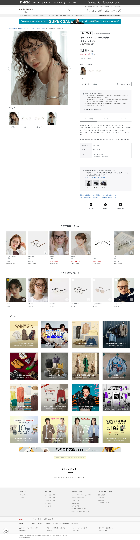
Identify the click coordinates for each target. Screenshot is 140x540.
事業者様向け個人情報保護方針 (43, 535)
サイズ (106, 119)
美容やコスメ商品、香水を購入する (56, 528)
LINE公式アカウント (103, 503)
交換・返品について (111, 195)
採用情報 (65, 535)
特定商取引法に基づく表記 (79, 508)
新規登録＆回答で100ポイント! (93, 6)
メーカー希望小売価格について (108, 197)
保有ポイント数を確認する (106, 528)
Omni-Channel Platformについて (81, 511)
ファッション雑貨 (35, 28)
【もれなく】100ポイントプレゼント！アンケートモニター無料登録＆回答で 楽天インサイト (55, 523)
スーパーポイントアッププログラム (81, 495)
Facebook (101, 497)
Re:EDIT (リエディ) (24, 28)
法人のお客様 (75, 506)
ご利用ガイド (75, 500)
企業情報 (21, 535)
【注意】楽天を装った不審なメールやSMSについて (70, 458)
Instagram (101, 500)
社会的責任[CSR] (57, 535)
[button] (39, 68)
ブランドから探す (50, 495)
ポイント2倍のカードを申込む (81, 528)
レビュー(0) (123, 119)
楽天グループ (108, 6)
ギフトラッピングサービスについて (95, 178)
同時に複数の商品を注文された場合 (89, 197)
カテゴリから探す (50, 500)
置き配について (100, 195)
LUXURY (21, 497)
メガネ (43, 28)
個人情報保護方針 (29, 535)
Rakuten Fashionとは (78, 497)
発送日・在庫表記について (87, 195)
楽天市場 (117, 6)
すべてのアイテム (50, 506)
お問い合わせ (75, 503)
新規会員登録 (101, 495)
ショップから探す (50, 497)
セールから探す (49, 503)
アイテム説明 (89, 119)
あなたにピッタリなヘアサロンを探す (28, 528)
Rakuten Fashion (13, 28)
